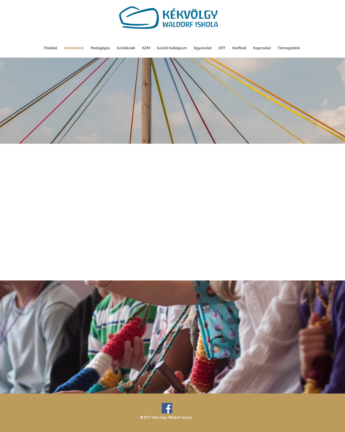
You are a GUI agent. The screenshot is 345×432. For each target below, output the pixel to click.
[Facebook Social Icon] (167, 408)
